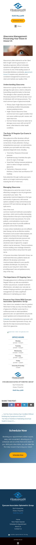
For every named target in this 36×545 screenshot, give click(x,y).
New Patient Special (18, 522)
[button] (18, 21)
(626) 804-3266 (18, 16)
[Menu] (18, 543)
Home (18, 519)
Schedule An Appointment (18, 524)
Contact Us (18, 529)
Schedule (6, 319)
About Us (18, 526)
